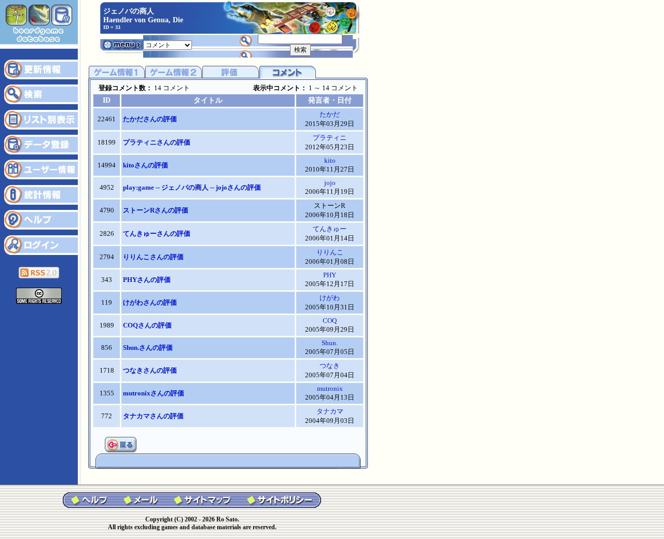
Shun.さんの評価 (148, 347)
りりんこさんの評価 (153, 257)
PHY (329, 275)
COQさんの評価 (147, 325)
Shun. (330, 343)
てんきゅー (330, 229)
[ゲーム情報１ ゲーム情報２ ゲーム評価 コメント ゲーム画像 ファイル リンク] (167, 44)
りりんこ (329, 252)
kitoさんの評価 (145, 165)
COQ (330, 320)
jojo (330, 183)
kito (330, 160)
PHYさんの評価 (147, 279)
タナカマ (329, 411)
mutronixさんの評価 (153, 393)
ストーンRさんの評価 (155, 210)
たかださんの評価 (150, 119)
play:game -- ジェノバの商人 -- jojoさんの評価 (192, 187)
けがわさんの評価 (150, 302)
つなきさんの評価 (150, 370)
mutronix (330, 388)
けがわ (330, 298)
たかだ (330, 114)
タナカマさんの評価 (153, 416)
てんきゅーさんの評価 (156, 233)
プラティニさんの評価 (156, 142)
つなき (330, 366)
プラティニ (330, 137)
